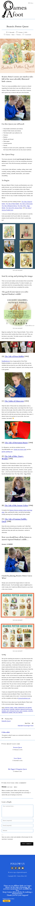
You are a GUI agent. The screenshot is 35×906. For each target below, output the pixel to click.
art (26, 707)
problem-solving (14, 711)
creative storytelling (26, 709)
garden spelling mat (7, 451)
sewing (11, 712)
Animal (8, 34)
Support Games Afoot (8, 898)
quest (21, 711)
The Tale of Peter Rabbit (12, 203)
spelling (15, 712)
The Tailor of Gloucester (26, 203)
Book (13, 34)
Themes (18, 34)
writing (20, 712)
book (7, 709)
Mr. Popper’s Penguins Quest (17, 769)
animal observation (19, 707)
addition (7, 707)
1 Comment (28, 34)
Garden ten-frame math (20, 449)
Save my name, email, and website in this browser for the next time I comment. (17, 838)
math (8, 711)
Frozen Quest (17, 747)
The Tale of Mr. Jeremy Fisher (14, 208)
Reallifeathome (6, 361)
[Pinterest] (19, 868)
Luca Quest (17, 758)
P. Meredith (11, 32)
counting (12, 709)
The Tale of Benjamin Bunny (9, 205)
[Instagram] (12, 868)
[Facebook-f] (15, 868)
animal (12, 707)
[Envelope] (22, 868)
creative (17, 709)
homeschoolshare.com (24, 698)
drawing (4, 711)
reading (25, 711)
